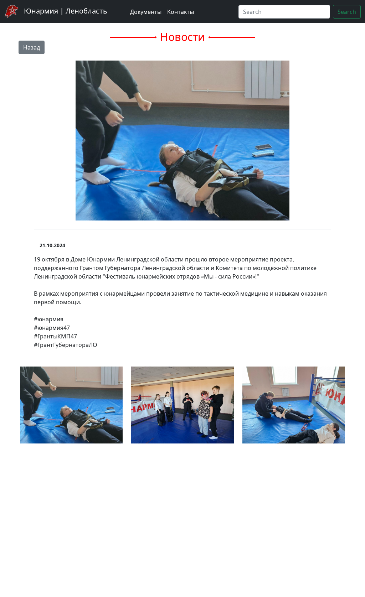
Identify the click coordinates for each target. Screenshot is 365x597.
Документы (145, 12)
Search (347, 12)
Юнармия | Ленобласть (64, 11)
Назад (31, 47)
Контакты (180, 12)
